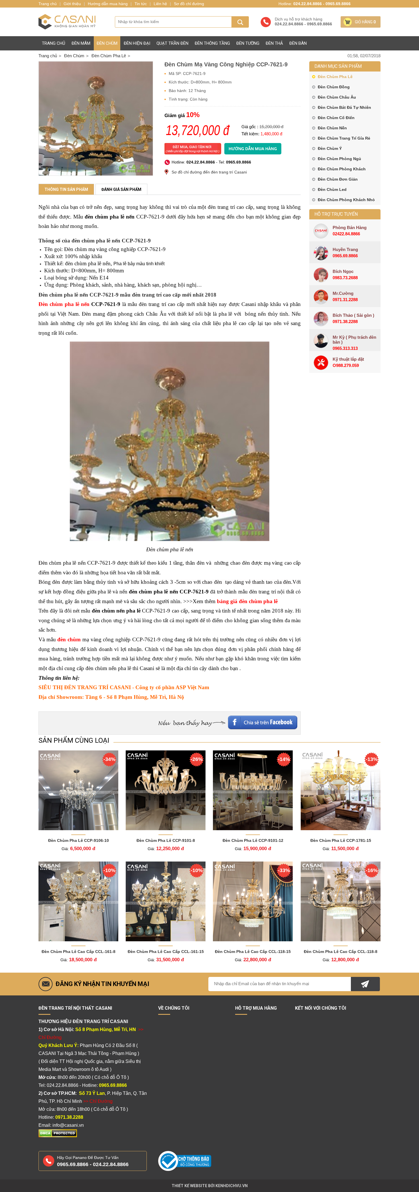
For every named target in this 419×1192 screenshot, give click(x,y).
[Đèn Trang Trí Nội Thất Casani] (66, 22)
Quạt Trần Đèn (172, 43)
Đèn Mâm (81, 43)
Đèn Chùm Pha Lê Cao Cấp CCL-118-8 (340, 951)
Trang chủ (53, 43)
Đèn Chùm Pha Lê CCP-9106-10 (78, 840)
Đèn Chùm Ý (330, 148)
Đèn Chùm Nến (332, 128)
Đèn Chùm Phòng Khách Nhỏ (346, 199)
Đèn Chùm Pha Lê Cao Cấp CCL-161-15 (166, 951)
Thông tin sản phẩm (66, 189)
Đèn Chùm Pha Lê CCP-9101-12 (253, 840)
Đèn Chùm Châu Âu (337, 97)
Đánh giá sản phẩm (121, 189)
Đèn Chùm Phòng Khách (342, 169)
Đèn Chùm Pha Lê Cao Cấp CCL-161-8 (78, 951)
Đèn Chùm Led (332, 189)
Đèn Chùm (107, 43)
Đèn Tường (247, 43)
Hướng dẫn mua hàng (108, 3)
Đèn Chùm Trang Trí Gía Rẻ (344, 138)
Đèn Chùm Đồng (334, 87)
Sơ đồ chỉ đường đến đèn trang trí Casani (209, 172)
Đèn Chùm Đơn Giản (338, 179)
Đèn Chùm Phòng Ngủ (339, 158)
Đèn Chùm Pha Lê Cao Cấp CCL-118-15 (253, 951)
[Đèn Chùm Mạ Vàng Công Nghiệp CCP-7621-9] (95, 118)
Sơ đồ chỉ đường (189, 3)
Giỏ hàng (365, 22)
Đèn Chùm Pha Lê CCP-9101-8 (166, 840)
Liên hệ (160, 3)
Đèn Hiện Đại (137, 43)
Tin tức (141, 3)
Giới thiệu (72, 3)
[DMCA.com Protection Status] (57, 1136)
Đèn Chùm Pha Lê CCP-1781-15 (340, 840)
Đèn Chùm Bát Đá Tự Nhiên (344, 107)
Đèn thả (274, 43)
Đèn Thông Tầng (212, 43)
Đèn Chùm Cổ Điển (336, 117)
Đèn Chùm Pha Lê (335, 76)
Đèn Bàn (298, 43)
